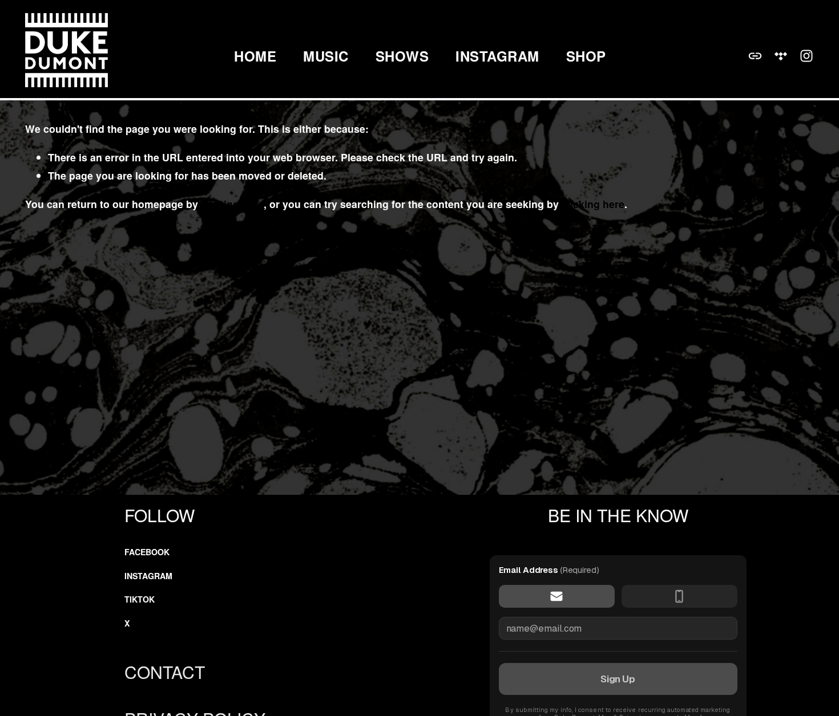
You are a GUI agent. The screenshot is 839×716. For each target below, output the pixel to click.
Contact (164, 672)
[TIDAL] (780, 55)
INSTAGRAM (497, 56)
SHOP (586, 56)
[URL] (755, 55)
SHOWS (402, 56)
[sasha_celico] (806, 55)
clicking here (232, 204)
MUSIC (325, 56)
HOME (255, 56)
